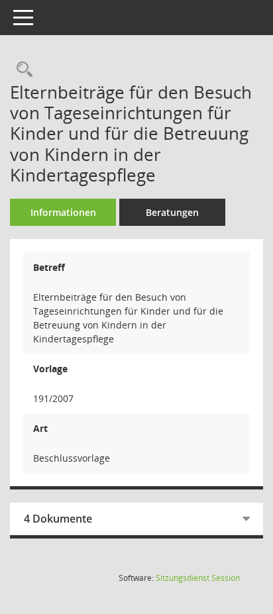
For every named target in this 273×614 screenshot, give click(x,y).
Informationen (63, 212)
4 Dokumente (58, 518)
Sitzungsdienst (198, 578)
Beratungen (172, 212)
